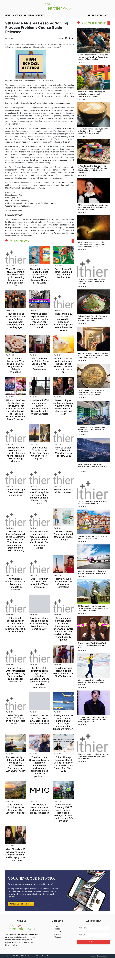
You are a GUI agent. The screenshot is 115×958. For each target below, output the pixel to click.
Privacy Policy (102, 956)
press (31, 15)
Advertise (57, 934)
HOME (8, 15)
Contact (57, 937)
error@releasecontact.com (16, 227)
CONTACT (40, 15)
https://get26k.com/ (21, 206)
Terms (93, 956)
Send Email (15, 198)
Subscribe (93, 942)
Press (57, 929)
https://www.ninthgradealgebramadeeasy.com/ (50, 103)
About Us (57, 932)
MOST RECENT (19, 15)
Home (57, 926)
